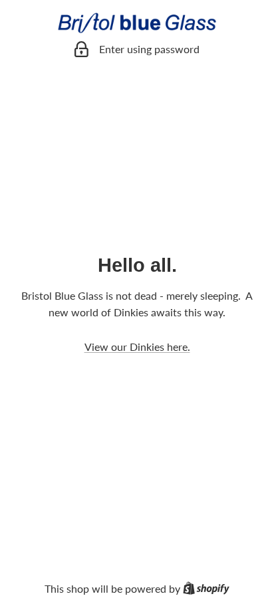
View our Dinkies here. (137, 346)
